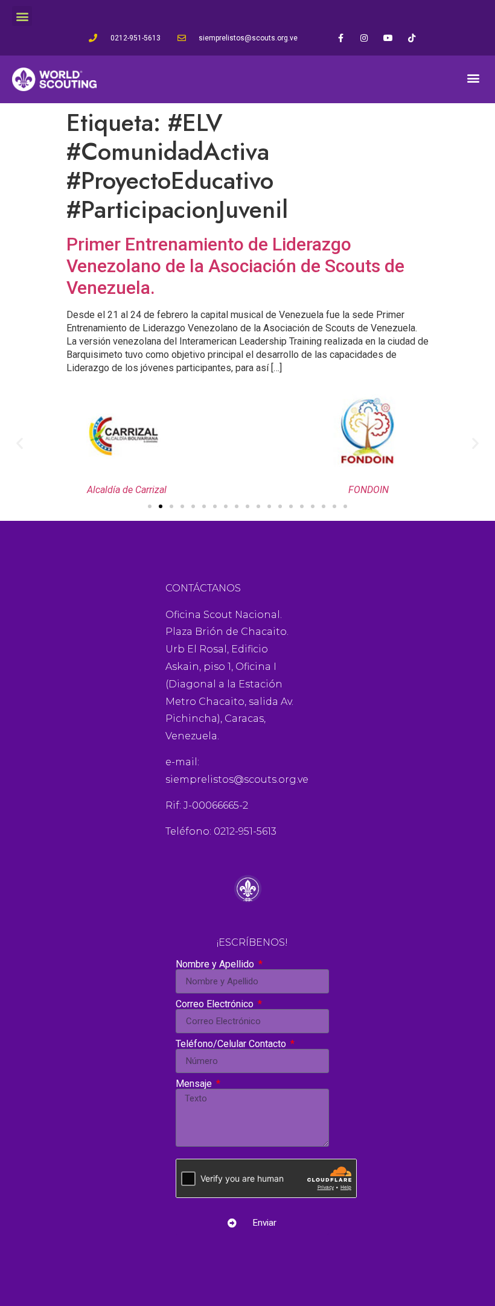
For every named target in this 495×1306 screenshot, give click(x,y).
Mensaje (195, 1084)
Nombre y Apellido (216, 964)
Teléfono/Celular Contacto (232, 1044)
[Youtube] (388, 37)
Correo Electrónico (216, 1004)
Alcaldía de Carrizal (127, 489)
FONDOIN (368, 489)
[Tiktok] (411, 37)
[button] (22, 16)
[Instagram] (364, 37)
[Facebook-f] (341, 37)
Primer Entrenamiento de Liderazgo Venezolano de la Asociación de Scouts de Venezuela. (235, 266)
